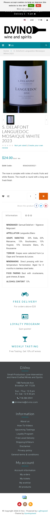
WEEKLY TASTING (25, 346)
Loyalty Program (25, 434)
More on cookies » (25, 9)
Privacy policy (25, 450)
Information (12, 215)
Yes (31, 6)
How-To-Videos (25, 425)
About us (25, 421)
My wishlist (25, 483)
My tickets (25, 479)
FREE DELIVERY (25, 301)
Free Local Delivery (25, 438)
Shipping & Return (25, 442)
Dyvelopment (30, 513)
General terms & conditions (25, 454)
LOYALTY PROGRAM (25, 323)
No (38, 6)
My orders (25, 474)
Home (6, 51)
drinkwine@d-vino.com (26, 402)
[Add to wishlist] (3, 196)
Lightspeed (43, 511)
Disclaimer (25, 446)
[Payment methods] (24, 497)
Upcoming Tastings (25, 430)
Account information (25, 470)
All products (25, 487)
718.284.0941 (26, 398)
